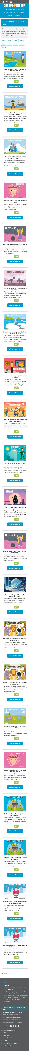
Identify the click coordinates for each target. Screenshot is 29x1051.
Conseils (18, 15)
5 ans (9, 40)
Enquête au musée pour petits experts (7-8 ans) (15, 376)
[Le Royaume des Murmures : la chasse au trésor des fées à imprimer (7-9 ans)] (15, 234)
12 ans (4, 47)
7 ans (20, 40)
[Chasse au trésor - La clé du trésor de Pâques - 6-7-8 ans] (15, 716)
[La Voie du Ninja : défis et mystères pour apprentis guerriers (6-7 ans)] (15, 497)
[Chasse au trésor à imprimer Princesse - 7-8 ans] (15, 190)
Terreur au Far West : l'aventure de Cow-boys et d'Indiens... (15, 420)
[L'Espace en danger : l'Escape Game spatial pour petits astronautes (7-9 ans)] (15, 584)
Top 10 (16, 12)
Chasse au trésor (11, 9)
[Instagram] (11, 1026)
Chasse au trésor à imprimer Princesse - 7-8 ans (15, 201)
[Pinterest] (18, 1026)
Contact (5, 1032)
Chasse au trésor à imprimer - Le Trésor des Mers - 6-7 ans (15, 332)
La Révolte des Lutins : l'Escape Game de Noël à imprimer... (15, 902)
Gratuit (22, 12)
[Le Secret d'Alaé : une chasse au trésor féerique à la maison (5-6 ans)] (15, 541)
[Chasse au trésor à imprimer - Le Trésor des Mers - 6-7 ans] (15, 321)
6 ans (15, 40)
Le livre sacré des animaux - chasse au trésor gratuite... (15, 639)
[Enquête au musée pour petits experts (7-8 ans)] (15, 365)
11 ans (22, 44)
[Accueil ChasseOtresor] (14, 5)
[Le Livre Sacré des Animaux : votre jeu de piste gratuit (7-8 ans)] (15, 672)
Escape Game (8, 12)
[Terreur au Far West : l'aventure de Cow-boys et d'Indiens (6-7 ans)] (15, 409)
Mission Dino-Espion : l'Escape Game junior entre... (15, 289)
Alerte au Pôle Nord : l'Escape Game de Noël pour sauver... (15, 946)
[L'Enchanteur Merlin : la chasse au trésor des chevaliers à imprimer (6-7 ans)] (15, 146)
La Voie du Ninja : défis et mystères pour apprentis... (15, 508)
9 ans (9, 44)
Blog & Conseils (7, 1038)
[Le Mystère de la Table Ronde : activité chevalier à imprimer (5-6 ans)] (15, 847)
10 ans (15, 44)
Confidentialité (7, 1046)
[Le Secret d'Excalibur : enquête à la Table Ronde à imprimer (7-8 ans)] (15, 803)
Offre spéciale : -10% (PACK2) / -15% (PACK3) (14, 1008)
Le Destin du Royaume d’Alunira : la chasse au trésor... (15, 770)
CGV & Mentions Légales (10, 1043)
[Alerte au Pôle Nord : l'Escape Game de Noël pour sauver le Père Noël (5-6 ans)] (15, 935)
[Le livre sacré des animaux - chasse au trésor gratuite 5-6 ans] (15, 628)
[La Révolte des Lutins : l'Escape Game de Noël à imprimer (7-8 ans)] (15, 891)
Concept (11, 15)
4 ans (3, 40)
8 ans (3, 44)
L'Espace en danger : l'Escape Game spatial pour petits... (15, 595)
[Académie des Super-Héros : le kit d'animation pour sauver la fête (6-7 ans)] (15, 453)
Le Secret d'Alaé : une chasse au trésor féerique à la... (15, 551)
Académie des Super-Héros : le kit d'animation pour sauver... (15, 464)
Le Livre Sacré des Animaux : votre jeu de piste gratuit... (15, 683)
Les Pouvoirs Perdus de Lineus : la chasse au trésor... (15, 69)
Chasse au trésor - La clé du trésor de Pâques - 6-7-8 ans (15, 727)
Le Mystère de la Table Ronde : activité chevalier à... (15, 858)
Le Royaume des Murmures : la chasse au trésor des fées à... (15, 245)
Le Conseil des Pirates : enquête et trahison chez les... (15, 113)
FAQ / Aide (6, 1035)
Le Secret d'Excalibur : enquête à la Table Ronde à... (15, 814)
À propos (5, 1040)
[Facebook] (13, 1026)
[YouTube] (16, 1026)
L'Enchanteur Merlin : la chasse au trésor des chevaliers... (15, 157)
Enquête (21, 9)
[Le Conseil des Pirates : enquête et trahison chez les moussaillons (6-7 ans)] (15, 102)
